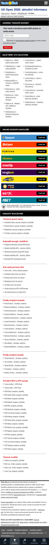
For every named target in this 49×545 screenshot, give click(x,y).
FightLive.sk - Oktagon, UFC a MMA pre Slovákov (12, 106)
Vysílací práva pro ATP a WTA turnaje (16, 288)
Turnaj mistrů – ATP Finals (12, 388)
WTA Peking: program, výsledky (14, 416)
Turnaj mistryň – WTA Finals (13, 384)
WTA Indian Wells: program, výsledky (16, 395)
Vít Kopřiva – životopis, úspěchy (14, 369)
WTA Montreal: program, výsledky (15, 409)
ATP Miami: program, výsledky (14, 424)
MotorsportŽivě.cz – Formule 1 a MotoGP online (12, 83)
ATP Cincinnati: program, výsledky (15, 442)
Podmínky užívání (35, 530)
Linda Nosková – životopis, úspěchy (16, 329)
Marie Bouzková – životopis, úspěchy (16, 325)
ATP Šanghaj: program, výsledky (14, 445)
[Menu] (46, 3)
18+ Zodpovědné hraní (35, 533)
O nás (3, 530)
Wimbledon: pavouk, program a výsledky (17, 229)
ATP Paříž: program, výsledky (13, 449)
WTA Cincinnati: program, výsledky (15, 413)
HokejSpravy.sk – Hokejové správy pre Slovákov (12, 114)
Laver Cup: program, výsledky (14, 471)
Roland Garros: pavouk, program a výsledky (18, 226)
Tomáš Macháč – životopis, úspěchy (16, 358)
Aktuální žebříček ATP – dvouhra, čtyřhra (17, 255)
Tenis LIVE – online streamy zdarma (16, 270)
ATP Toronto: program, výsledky (14, 438)
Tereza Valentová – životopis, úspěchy (16, 339)
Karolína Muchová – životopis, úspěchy (17, 311)
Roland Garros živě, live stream (14, 278)
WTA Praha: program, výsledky (14, 391)
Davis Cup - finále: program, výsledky (16, 467)
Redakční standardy (21, 530)
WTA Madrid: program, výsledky (14, 402)
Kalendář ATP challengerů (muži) (15, 259)
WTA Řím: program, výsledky (13, 406)
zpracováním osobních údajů (25, 41)
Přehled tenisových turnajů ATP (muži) (16, 252)
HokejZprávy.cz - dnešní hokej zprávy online (11, 74)
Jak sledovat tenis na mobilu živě (15, 292)
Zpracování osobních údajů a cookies (14, 533)
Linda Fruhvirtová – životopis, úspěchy (16, 321)
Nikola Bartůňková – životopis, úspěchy (17, 347)
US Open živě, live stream (12, 285)
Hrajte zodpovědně (7, 502)
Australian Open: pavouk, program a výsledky (19, 222)
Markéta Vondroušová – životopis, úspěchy (18, 318)
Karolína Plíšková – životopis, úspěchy (16, 314)
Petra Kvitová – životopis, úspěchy (15, 303)
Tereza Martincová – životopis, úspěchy (17, 332)
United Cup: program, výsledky (14, 460)
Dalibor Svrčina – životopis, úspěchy (16, 372)
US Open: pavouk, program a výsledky (16, 233)
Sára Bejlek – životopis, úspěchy (14, 343)
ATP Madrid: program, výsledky (14, 431)
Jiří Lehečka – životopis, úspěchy (15, 362)
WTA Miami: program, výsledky (14, 398)
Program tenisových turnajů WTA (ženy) (17, 244)
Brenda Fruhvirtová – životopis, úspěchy (17, 336)
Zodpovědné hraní (19, 495)
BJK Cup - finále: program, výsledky (15, 464)
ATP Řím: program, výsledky (13, 434)
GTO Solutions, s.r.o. (7, 536)
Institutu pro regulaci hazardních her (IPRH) (20, 492)
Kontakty (10, 530)
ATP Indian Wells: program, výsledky (16, 420)
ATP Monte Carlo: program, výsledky (16, 427)
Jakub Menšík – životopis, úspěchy (15, 365)
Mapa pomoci (24, 522)
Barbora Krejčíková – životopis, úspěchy (17, 307)
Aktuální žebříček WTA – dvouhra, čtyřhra (17, 248)
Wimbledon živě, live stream (13, 281)
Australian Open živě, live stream (15, 274)
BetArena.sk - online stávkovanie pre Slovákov (12, 97)
